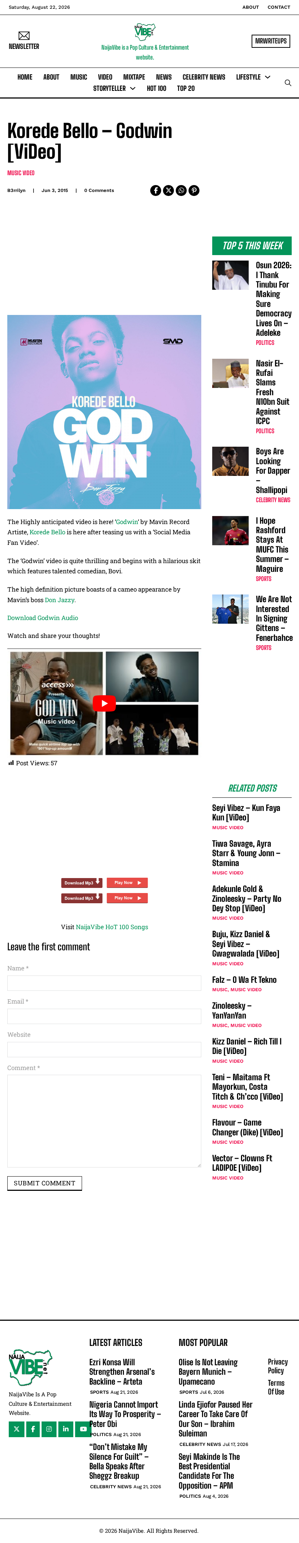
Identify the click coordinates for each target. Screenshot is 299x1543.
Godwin (127, 521)
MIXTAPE (134, 77)
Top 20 (186, 88)
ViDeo (105, 77)
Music (78, 77)
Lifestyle (248, 77)
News (164, 77)
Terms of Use (276, 1387)
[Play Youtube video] (104, 703)
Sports (263, 578)
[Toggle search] (288, 83)
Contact (279, 7)
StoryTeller (109, 88)
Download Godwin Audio (42, 617)
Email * (17, 1001)
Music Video (21, 172)
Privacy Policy (278, 1366)
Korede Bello (47, 532)
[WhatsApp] (181, 190)
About (250, 7)
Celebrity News (204, 77)
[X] (168, 190)
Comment (23, 1067)
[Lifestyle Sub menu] (267, 77)
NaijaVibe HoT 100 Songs (112, 927)
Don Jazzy (59, 600)
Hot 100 (156, 88)
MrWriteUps (271, 41)
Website (19, 1034)
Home (25, 77)
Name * (18, 968)
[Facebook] (155, 190)
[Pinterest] (194, 190)
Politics (265, 342)
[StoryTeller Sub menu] (132, 88)
